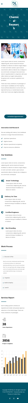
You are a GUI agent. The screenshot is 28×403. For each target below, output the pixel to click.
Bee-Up (22, 392)
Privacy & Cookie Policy (14, 394)
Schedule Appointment (15, 116)
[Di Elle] (14, 4)
